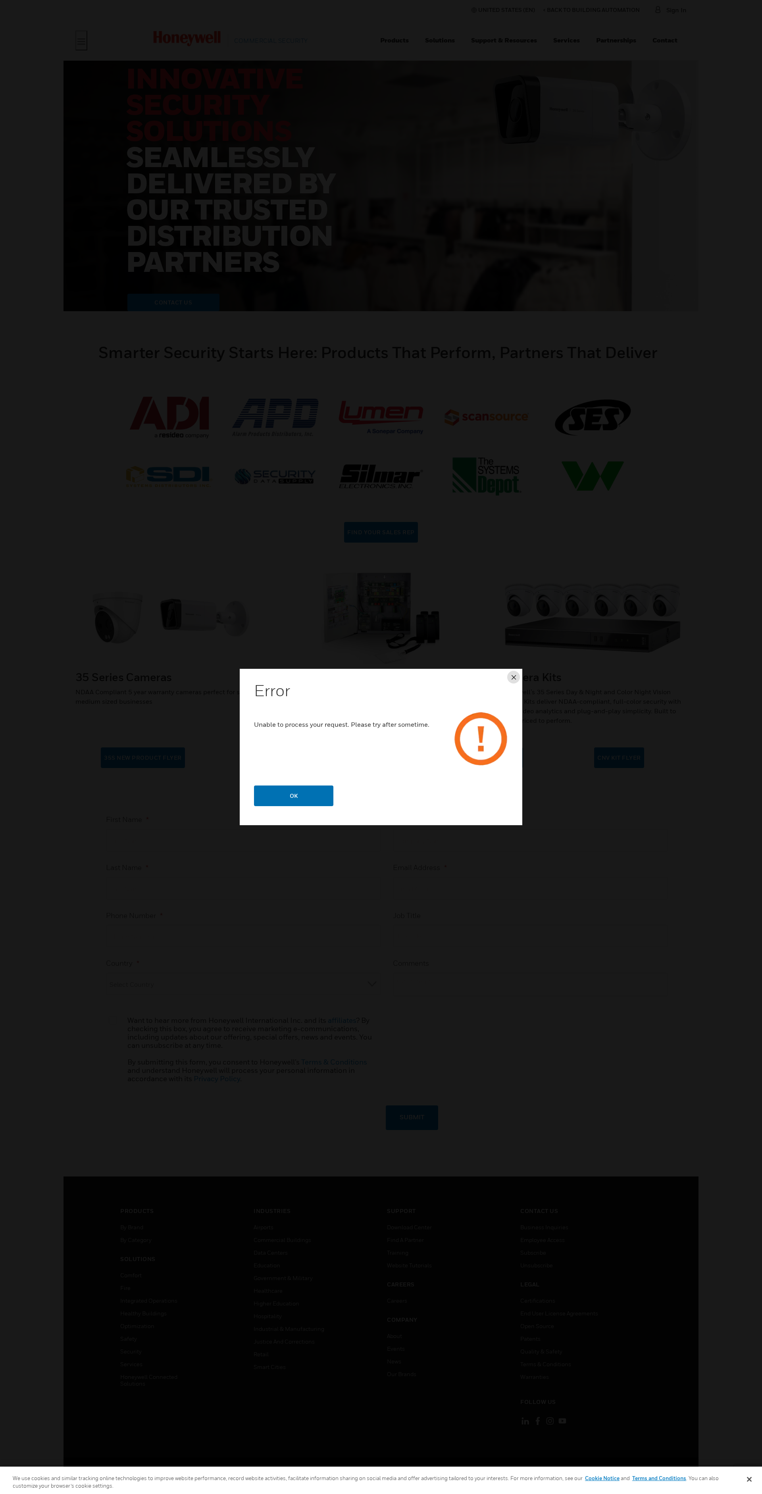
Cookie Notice (602, 1478)
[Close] (749, 1479)
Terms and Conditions (659, 1478)
